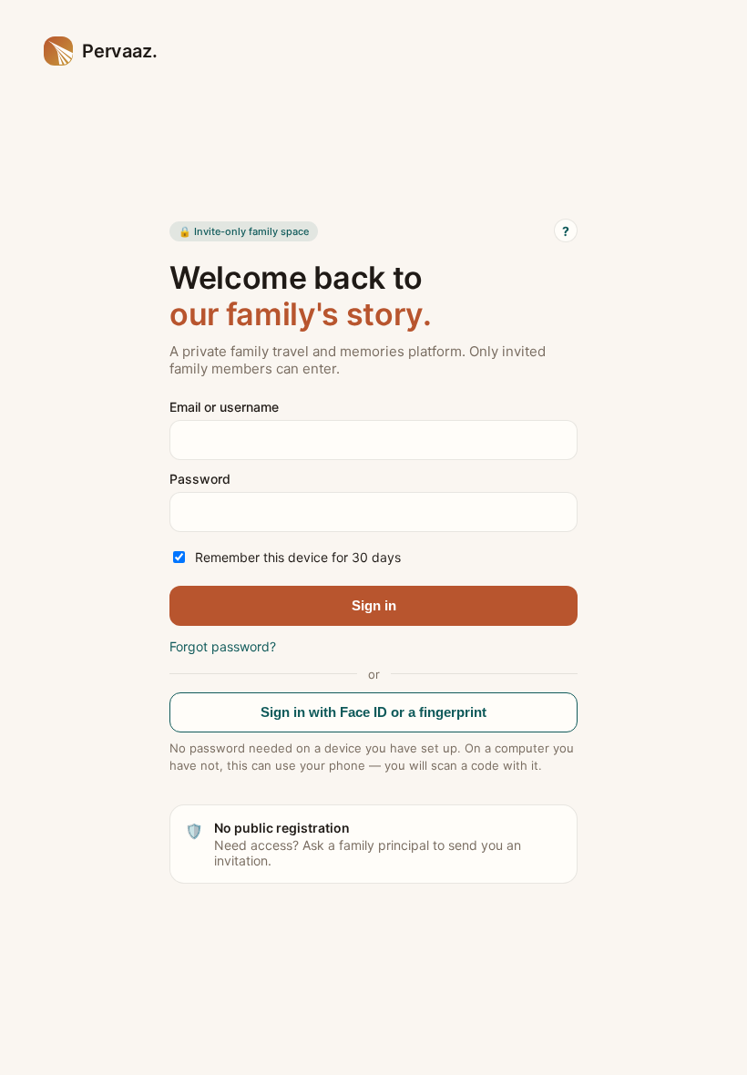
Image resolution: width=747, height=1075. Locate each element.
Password (199, 478)
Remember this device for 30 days (298, 557)
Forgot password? (222, 646)
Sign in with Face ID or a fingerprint (373, 712)
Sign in (374, 605)
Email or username (224, 407)
